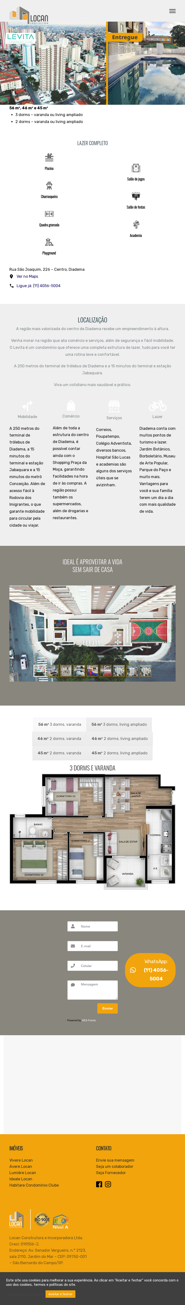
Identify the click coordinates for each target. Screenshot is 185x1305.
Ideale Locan (20, 1179)
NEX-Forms (89, 1020)
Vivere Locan (21, 1160)
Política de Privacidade (25, 1294)
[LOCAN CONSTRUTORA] (28, 15)
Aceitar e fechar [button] (60, 1294)
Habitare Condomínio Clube (34, 1185)
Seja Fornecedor (111, 1172)
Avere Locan (20, 1166)
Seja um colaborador (114, 1166)
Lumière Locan (22, 1172)
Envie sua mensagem (115, 1160)
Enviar (107, 1008)
